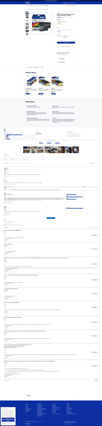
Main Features (37, 67)
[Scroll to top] (26, 67)
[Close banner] (78, 0)
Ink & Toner (32, 9)
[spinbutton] (59, 40)
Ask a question (71, 17)
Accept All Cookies (8, 418)
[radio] (59, 29)
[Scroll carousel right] (77, 1)
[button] (58, 40)
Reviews (42, 67)
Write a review (66, 17)
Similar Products (30, 67)
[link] (51, 0)
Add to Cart (66, 42)
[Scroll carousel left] (25, 1)
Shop (28, 9)
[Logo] (28, 3)
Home (26, 9)
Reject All (8, 420)
